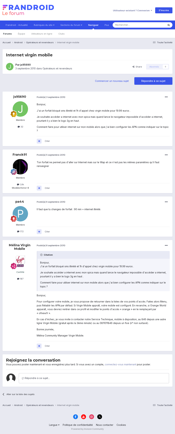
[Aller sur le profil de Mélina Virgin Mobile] (20, 261)
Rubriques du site (43, 25)
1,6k (21, 184)
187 (21, 278)
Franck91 (20, 155)
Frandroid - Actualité (17, 25)
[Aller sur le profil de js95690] (10, 66)
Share (138, 66)
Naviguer (93, 25)
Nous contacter (104, 424)
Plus (107, 25)
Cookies (121, 424)
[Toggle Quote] (41, 254)
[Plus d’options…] (166, 97)
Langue (53, 424)
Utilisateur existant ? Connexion (132, 10)
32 (21, 126)
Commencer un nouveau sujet (112, 80)
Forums (7, 33)
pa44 (19, 202)
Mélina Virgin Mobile (19, 247)
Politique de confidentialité (78, 424)
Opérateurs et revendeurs (57, 68)
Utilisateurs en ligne (41, 33)
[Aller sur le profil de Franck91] (20, 166)
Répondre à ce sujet (153, 80)
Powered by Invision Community (87, 429)
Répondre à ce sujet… (37, 378)
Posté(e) (51, 97)
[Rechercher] (168, 25)
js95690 (25, 64)
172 (21, 231)
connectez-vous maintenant (120, 364)
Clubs (61, 33)
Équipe (21, 33)
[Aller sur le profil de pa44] (20, 213)
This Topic (155, 25)
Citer (47, 141)
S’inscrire (164, 10)
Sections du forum (70, 25)
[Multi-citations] (39, 141)
